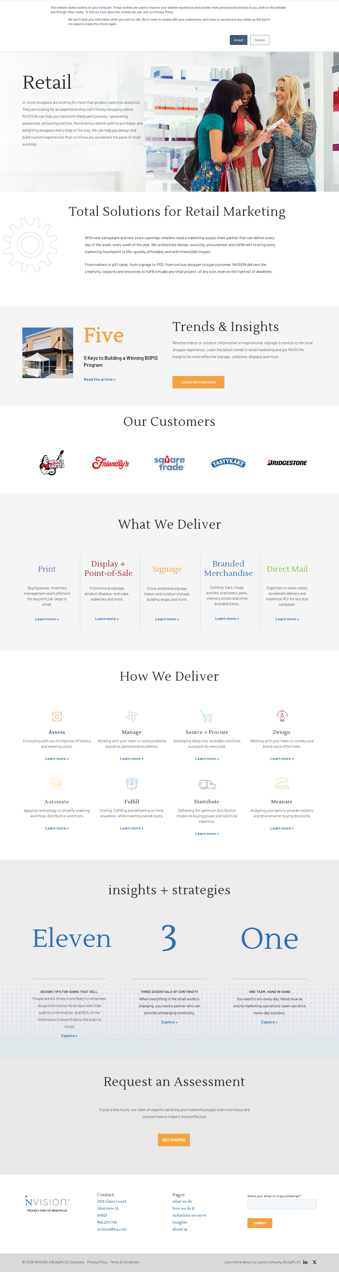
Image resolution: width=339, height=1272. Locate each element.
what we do (182, 1201)
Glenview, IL (108, 1208)
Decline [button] (260, 40)
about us (179, 1229)
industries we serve (189, 1215)
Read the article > (100, 379)
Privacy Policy (97, 1262)
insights (179, 1222)
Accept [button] (238, 40)
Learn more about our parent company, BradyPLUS (262, 1262)
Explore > (69, 1035)
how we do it (183, 1208)
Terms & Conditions (124, 1262)
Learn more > (47, 618)
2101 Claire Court (111, 1201)
